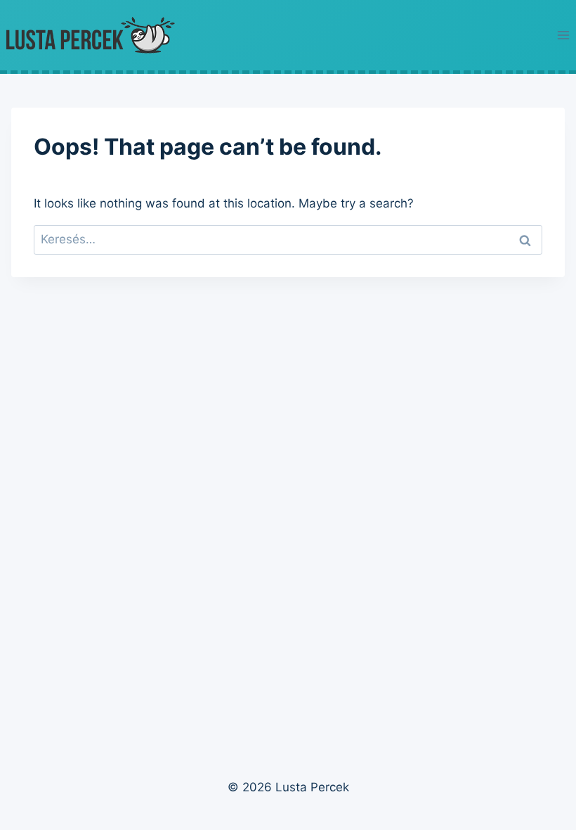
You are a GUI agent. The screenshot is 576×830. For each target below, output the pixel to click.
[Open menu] (563, 35)
